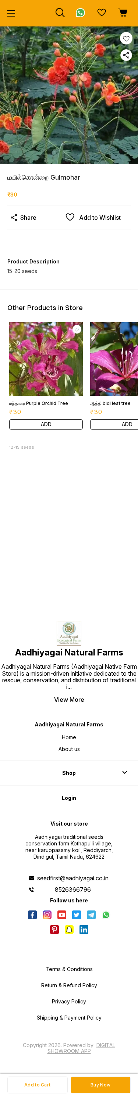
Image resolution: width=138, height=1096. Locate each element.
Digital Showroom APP (81, 1048)
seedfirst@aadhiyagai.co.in (73, 878)
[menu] (11, 13)
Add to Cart (37, 1085)
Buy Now (100, 1085)
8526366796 (73, 889)
